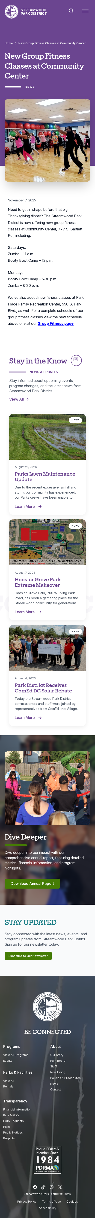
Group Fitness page (56, 323)
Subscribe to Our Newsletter (28, 956)
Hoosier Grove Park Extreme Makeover (38, 582)
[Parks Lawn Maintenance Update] (47, 437)
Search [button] (71, 10)
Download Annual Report (32, 883)
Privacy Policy (26, 1201)
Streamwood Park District (34, 11)
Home (9, 43)
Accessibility (47, 1208)
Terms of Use (51, 1201)
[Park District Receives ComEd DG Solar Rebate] (47, 648)
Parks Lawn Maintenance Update (45, 476)
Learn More (29, 506)
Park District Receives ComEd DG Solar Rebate (43, 688)
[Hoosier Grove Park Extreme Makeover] (47, 542)
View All (16, 399)
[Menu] (85, 12)
